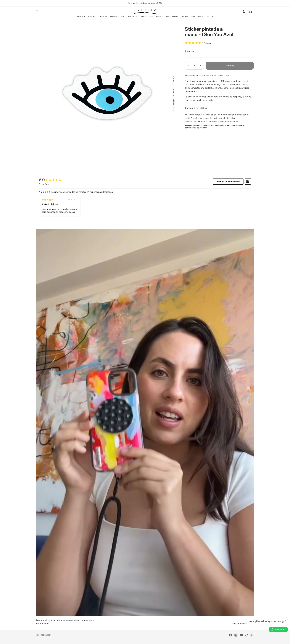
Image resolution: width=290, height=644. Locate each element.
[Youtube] (241, 635)
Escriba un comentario (228, 181)
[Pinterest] (252, 635)
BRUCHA (47, 635)
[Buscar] (37, 11)
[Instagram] (236, 635)
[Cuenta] (243, 11)
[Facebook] (230, 635)
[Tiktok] (246, 635)
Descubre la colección (243, 623)
